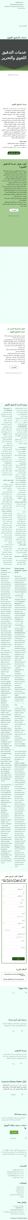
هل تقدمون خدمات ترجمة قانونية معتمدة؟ (13, 979)
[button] (14, 974)
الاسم (23, 913)
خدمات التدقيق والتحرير (14, 108)
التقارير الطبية (20, 126)
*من (24, 886)
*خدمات (23, 899)
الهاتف (23, 927)
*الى (23, 893)
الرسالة (23, 947)
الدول (23, 920)
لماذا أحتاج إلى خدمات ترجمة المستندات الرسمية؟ (14, 975)
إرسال (18, 958)
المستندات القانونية (17, 147)
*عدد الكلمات (21, 906)
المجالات (22, 1183)
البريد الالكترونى (21, 933)
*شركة (23, 940)
